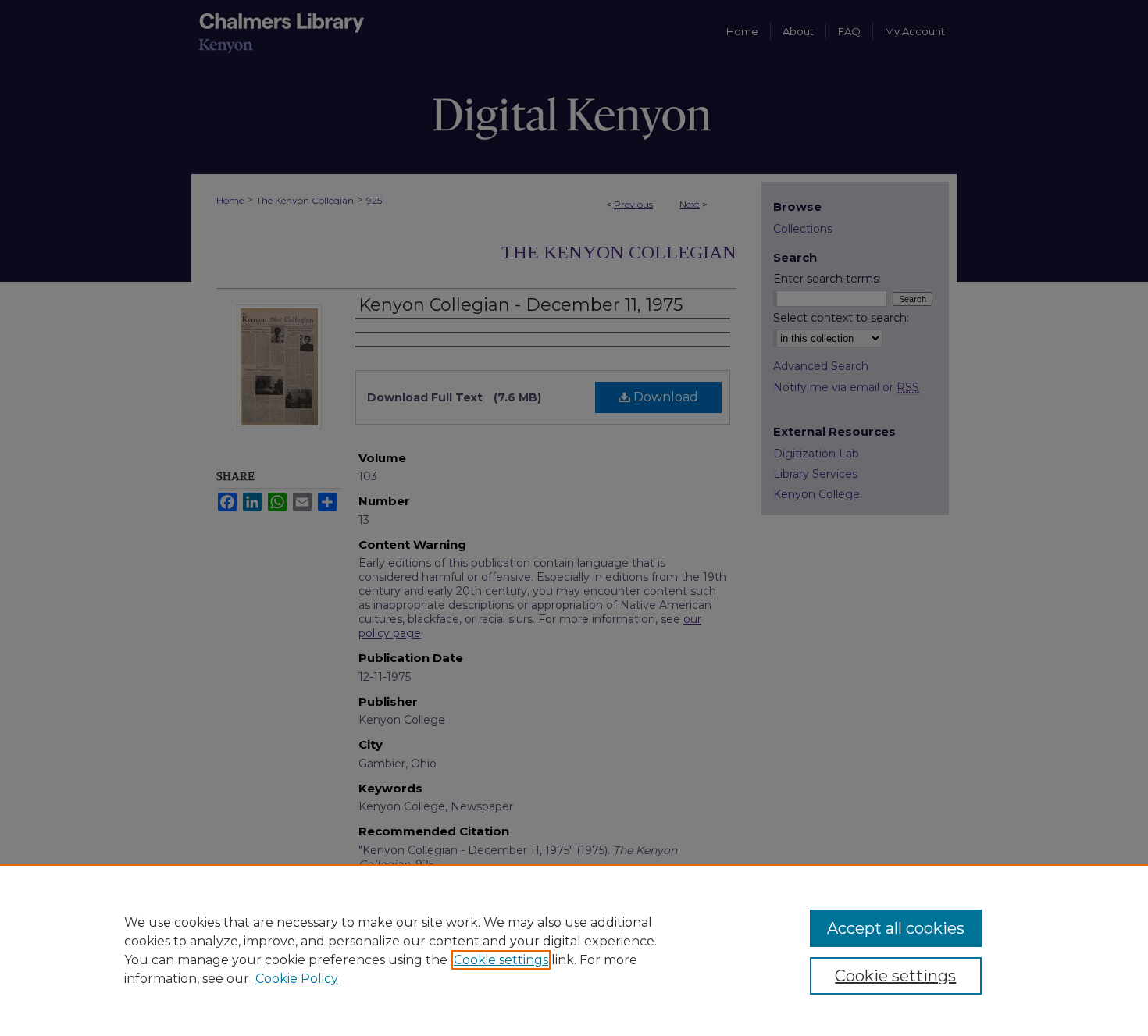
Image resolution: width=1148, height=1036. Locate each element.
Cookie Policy (296, 978)
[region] (574, 950)
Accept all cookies (895, 928)
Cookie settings (501, 959)
